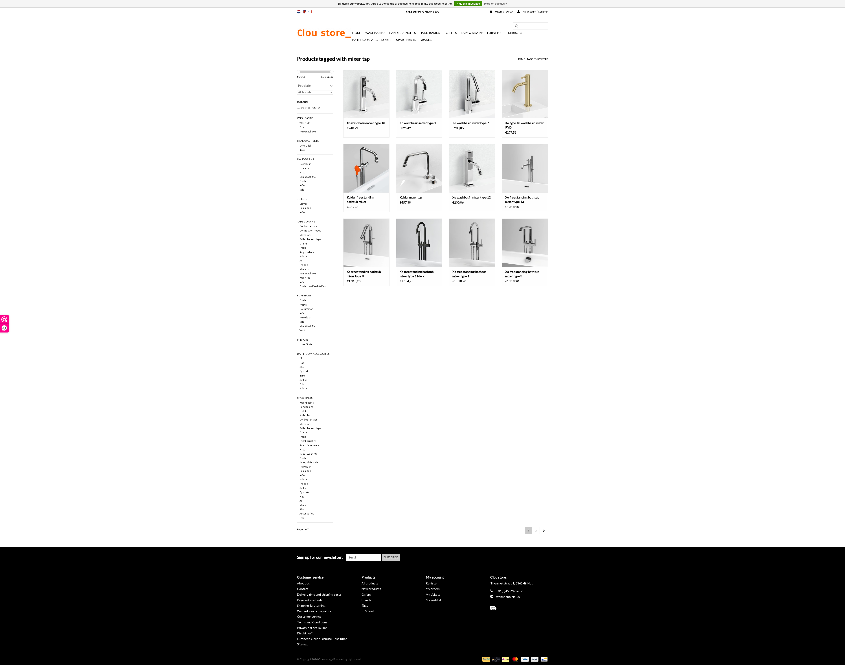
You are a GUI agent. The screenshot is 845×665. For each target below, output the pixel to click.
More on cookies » (495, 3)
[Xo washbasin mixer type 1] (419, 94)
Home (357, 33)
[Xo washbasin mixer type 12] (472, 168)
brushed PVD (310, 107)
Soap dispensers (309, 445)
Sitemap (302, 644)
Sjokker (304, 379)
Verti (302, 330)
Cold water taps (308, 226)
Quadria (304, 371)
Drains (303, 243)
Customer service (309, 616)
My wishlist (433, 600)
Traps (302, 247)
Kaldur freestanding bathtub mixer (360, 199)
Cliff (301, 358)
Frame (303, 304)
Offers (366, 594)
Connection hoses (310, 230)
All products (370, 583)
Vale (301, 189)
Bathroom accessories (372, 40)
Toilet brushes (307, 440)
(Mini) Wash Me (308, 453)
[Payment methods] (485, 659)
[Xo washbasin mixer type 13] (366, 94)
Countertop (306, 308)
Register (432, 583)
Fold (302, 384)
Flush (302, 181)
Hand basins (430, 33)
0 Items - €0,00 (504, 11)
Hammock (305, 168)
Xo (301, 260)
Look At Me (305, 344)
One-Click (305, 145)
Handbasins (306, 406)
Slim (301, 367)
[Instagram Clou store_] (544, 557)
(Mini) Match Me (308, 462)
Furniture (495, 33)
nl (299, 11)
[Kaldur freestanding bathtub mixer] (366, 168)
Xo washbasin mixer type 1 (418, 123)
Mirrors (515, 33)
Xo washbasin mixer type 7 (470, 123)
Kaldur (303, 256)
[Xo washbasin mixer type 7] (472, 94)
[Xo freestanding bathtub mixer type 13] (525, 168)
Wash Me (304, 122)
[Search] (515, 26)
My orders (433, 589)
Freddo (303, 264)
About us (303, 583)
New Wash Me (307, 131)
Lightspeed (354, 659)
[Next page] (544, 530)
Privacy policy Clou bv (312, 628)
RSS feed (368, 611)
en (304, 11)
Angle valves (306, 252)
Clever (303, 203)
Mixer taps (305, 234)
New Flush (305, 163)
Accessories (306, 513)
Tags (530, 59)
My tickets (433, 594)
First (302, 127)
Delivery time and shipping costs (319, 594)
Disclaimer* (305, 633)
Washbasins (375, 33)
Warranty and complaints (314, 611)
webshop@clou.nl (508, 597)
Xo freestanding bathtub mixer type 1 (469, 274)
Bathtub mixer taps (310, 239)
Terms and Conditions (312, 622)
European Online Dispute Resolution (322, 639)
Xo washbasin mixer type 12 (471, 197)
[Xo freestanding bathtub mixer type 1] (472, 243)
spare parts (406, 40)
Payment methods (309, 600)
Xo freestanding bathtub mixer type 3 (522, 274)
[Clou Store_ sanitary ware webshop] (324, 33)
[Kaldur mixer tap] (419, 168)
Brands (426, 40)
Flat (301, 362)
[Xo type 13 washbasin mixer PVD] (525, 94)
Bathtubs (304, 415)
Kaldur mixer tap (411, 197)
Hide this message (468, 3)
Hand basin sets (402, 33)
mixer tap (541, 59)
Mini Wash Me (307, 176)
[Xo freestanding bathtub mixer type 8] (366, 243)
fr (310, 11)
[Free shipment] (519, 608)
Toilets (450, 33)
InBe (302, 149)
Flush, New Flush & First (313, 286)
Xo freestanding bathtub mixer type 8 (364, 274)
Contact (303, 589)
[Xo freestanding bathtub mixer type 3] (525, 243)
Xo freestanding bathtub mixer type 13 (522, 199)
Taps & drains (472, 33)
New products (371, 589)
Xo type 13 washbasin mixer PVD (524, 125)
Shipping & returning (311, 605)
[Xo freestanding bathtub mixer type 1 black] (419, 243)
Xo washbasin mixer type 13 (366, 123)
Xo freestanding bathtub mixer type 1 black (417, 274)
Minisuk (304, 269)
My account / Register (535, 11)
